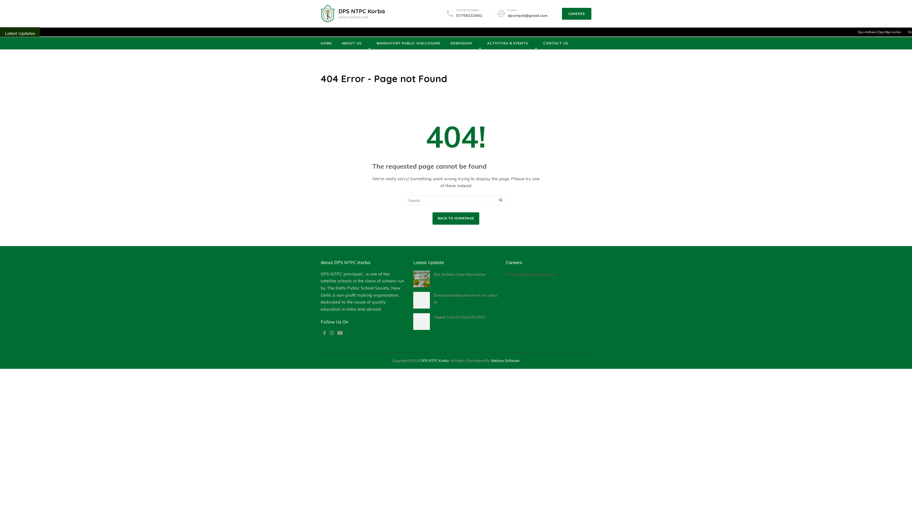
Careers (576, 14)
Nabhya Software (505, 360)
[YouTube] (340, 333)
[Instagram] (332, 333)
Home (326, 43)
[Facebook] (324, 333)
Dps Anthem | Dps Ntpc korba (870, 32)
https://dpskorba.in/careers (531, 274)
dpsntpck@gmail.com (527, 15)
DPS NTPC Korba (361, 11)
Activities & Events (507, 43)
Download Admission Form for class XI (465, 299)
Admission (461, 43)
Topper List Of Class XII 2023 (459, 317)
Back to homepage (456, 218)
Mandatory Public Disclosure (408, 43)
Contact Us (555, 43)
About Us (351, 43)
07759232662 (469, 15)
